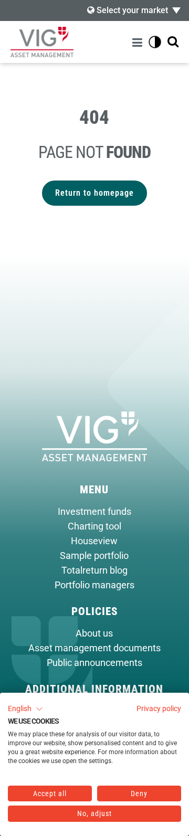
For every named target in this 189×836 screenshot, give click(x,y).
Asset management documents (94, 648)
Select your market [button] (131, 10)
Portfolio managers (94, 585)
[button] (25, 709)
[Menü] (138, 42)
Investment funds (94, 511)
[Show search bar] (172, 42)
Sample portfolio (94, 556)
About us (94, 633)
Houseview (94, 541)
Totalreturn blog (94, 570)
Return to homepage (94, 193)
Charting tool (94, 526)
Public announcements (94, 663)
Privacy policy (158, 708)
